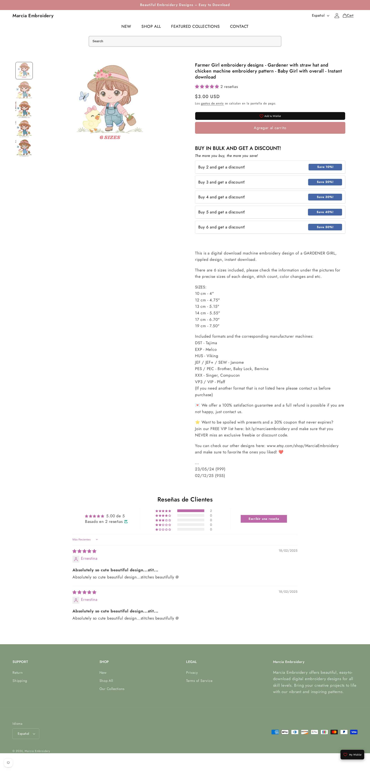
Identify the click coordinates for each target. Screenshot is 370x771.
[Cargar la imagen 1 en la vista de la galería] (24, 70)
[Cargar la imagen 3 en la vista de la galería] (24, 109)
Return (18, 672)
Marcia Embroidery (37, 751)
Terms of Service (199, 680)
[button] (207, 87)
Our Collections (112, 688)
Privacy (192, 672)
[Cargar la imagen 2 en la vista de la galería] (24, 90)
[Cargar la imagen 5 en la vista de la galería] (24, 147)
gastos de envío (212, 103)
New (103, 672)
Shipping (20, 680)
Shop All (106, 680)
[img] (84, 551)
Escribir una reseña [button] (264, 519)
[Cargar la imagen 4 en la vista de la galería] (24, 128)
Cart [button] (347, 15)
